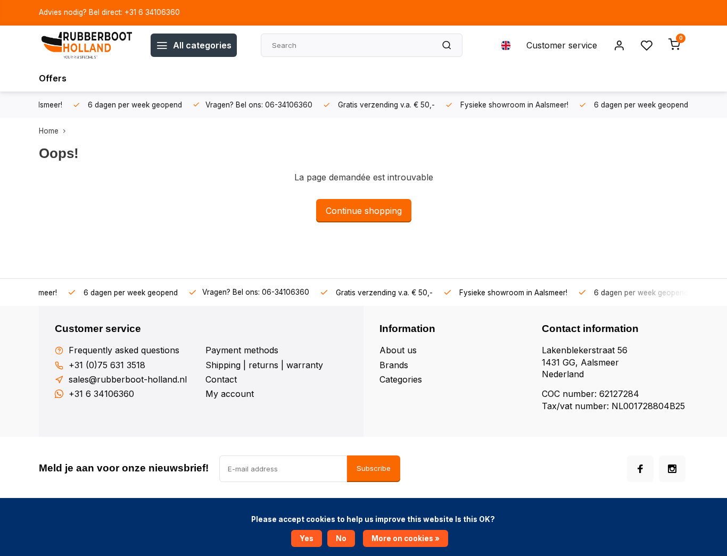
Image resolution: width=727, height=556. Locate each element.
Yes (306, 538)
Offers (53, 78)
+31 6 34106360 (101, 393)
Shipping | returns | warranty (264, 365)
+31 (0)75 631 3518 (107, 365)
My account (229, 393)
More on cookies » (405, 538)
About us (398, 350)
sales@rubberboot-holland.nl (128, 379)
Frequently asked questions (124, 350)
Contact (221, 379)
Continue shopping (364, 210)
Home (49, 131)
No (341, 538)
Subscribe (374, 468)
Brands (393, 365)
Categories (400, 379)
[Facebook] (640, 468)
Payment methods (241, 350)
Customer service (561, 45)
